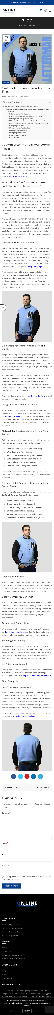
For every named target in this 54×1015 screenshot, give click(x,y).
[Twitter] (20, 776)
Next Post (42, 787)
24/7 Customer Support (19, 135)
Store (4, 974)
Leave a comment (25, 96)
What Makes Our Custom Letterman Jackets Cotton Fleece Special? (28, 110)
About (4, 948)
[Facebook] (13, 776)
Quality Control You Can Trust (20, 128)
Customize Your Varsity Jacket (21, 114)
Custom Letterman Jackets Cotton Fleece (21, 106)
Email (5, 854)
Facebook (9, 632)
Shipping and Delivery (18, 133)
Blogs (4, 971)
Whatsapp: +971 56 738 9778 (13, 958)
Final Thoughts (16, 137)
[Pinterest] (27, 776)
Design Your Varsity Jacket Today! (22, 119)
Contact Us (6, 951)
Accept (27, 1011)
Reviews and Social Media (19, 130)
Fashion (32, 25)
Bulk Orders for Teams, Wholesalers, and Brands (26, 116)
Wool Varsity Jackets (10, 935)
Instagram (19, 632)
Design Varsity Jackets (25, 716)
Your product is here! (18, 176)
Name (5, 843)
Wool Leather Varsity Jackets (14, 932)
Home (23, 25)
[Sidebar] (3, 307)
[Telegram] (40, 776)
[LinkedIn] (33, 776)
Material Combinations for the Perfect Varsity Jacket (28, 121)
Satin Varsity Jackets (10, 924)
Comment (6, 813)
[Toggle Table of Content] (46, 103)
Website (5, 865)
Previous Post (14, 787)
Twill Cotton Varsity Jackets (13, 928)
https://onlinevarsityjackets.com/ (17, 687)
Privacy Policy (7, 978)
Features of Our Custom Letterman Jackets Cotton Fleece (29, 123)
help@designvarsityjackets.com (37, 676)
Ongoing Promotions (17, 126)
